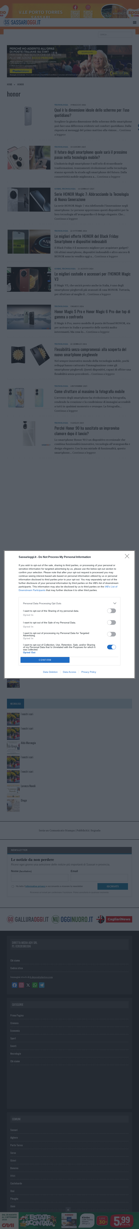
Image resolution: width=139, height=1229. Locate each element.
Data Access (69, 672)
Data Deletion (50, 672)
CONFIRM (45, 660)
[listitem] (69, 603)
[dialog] (69, 614)
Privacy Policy (88, 672)
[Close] (128, 557)
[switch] (111, 610)
